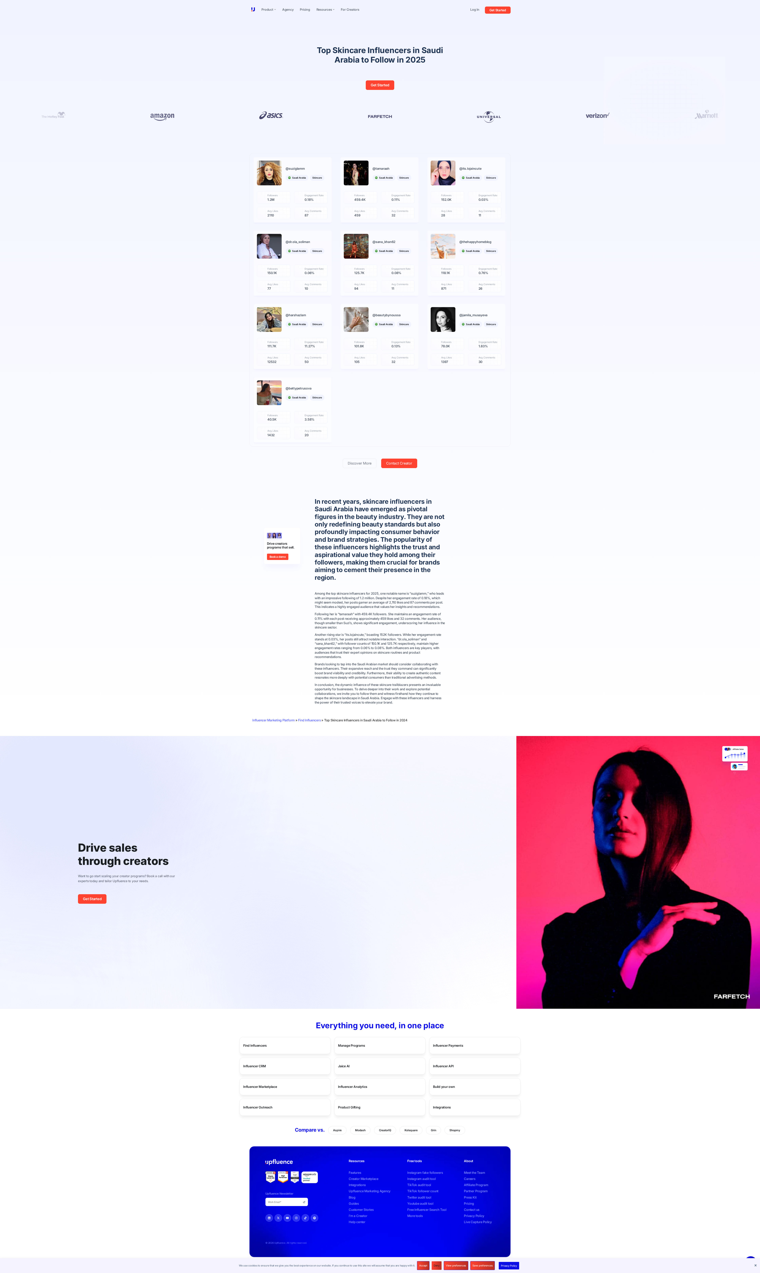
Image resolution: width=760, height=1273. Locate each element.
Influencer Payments (448, 1045)
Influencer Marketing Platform (273, 720)
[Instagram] (296, 1218)
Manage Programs (351, 1045)
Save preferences (482, 1265)
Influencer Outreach (257, 1107)
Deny (437, 1265)
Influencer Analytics (352, 1087)
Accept (423, 1265)
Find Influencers (309, 720)
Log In (474, 9)
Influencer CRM (254, 1066)
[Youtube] (287, 1218)
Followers (272, 195)
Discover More (359, 463)
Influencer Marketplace (260, 1087)
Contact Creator (399, 463)
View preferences (456, 1265)
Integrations (442, 1107)
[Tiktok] (305, 1218)
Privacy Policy (509, 1265)
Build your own (444, 1087)
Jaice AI (344, 1066)
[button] (756, 1266)
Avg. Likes (272, 211)
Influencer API (443, 1066)
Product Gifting (349, 1107)
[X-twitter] (278, 1218)
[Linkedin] (269, 1218)
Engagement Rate (314, 195)
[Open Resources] (333, 9)
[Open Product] (275, 9)
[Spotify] (314, 1218)
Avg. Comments (313, 211)
